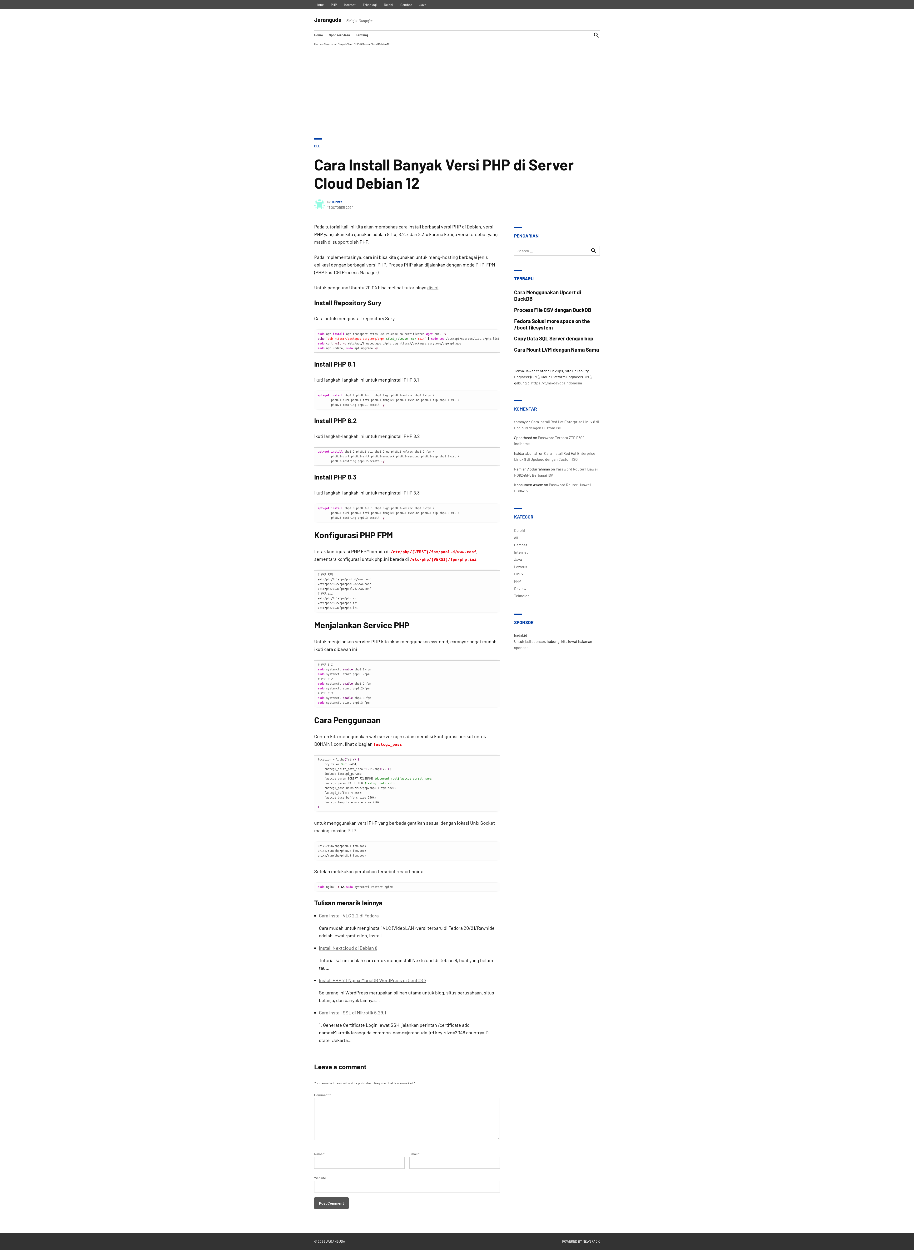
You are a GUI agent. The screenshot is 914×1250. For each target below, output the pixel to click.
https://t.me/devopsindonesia (556, 383)
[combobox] (557, 251)
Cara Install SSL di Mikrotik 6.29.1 (352, 1012)
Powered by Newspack (581, 1241)
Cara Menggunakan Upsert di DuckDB (547, 295)
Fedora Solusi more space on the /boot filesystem (552, 324)
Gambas (406, 5)
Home (318, 35)
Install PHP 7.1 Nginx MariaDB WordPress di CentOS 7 (372, 980)
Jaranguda (328, 19)
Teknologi (370, 5)
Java (422, 5)
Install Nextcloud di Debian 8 (348, 948)
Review (520, 588)
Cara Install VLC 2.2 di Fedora (349, 915)
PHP (334, 5)
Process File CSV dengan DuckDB (552, 310)
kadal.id (520, 635)
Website (320, 1178)
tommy (336, 202)
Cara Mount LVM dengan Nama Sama (556, 349)
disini (432, 287)
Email (414, 1154)
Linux (319, 5)
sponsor (521, 647)
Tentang (362, 35)
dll (317, 146)
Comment (322, 1095)
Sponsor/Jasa (339, 35)
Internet (350, 5)
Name (319, 1154)
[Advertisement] (457, 102)
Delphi (388, 5)
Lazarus (520, 566)
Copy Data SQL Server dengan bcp (553, 338)
